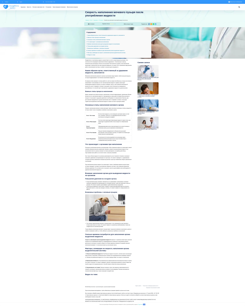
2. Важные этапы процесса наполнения (95, 37)
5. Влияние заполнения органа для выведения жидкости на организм (103, 44)
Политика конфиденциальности (150, 285)
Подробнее (140, 304)
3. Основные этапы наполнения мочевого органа (98, 39)
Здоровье (23, 7)
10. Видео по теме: (90, 54)
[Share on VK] (149, 24)
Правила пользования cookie (153, 287)
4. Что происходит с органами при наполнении (97, 41)
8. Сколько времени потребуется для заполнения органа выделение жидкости (105, 50)
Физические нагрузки (72, 7)
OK (144, 304)
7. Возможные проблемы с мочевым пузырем (97, 48)
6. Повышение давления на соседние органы (97, 46)
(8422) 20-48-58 (11, 1)
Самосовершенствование (59, 7)
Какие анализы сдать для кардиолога (147, 129)
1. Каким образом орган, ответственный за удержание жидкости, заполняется (105, 35)
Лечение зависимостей (38, 7)
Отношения (48, 7)
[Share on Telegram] (155, 24)
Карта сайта (138, 285)
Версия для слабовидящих (236, 1)
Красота (29, 7)
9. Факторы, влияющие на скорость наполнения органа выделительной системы (105, 52)
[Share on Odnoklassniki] (151, 24)
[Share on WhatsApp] (153, 24)
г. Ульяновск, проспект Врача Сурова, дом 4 (31, 1)
